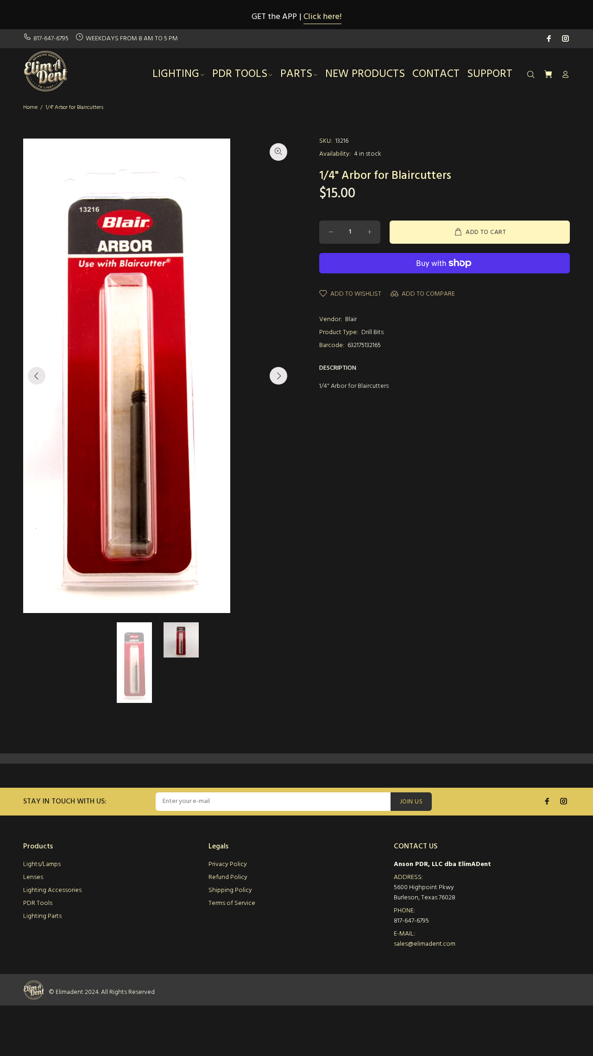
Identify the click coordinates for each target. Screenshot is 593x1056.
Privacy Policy (227, 864)
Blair (351, 319)
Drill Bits (372, 332)
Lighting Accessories (52, 890)
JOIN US (411, 802)
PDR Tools (37, 903)
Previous (36, 376)
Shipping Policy (230, 890)
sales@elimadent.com (424, 944)
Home (30, 107)
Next (278, 376)
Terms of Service (231, 903)
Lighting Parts (42, 916)
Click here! (322, 17)
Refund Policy (227, 877)
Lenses (33, 877)
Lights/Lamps (42, 864)
